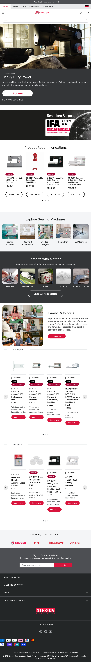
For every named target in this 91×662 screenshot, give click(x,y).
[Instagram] (46, 631)
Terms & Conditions (21, 652)
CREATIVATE (48, 6)
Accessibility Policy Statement (66, 652)
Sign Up (62, 565)
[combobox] (45, 20)
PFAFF (15, 6)
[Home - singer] (42, 12)
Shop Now (56, 336)
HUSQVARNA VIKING (31, 6)
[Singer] (19, 543)
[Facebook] (41, 631)
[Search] (87, 20)
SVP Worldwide (47, 652)
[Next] (85, 397)
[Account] (81, 12)
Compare (17, 378)
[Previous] (6, 397)
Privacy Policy (35, 652)
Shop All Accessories (45, 293)
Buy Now (17, 93)
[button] (87, 12)
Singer (5, 6)
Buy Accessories (12, 100)
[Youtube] (50, 631)
